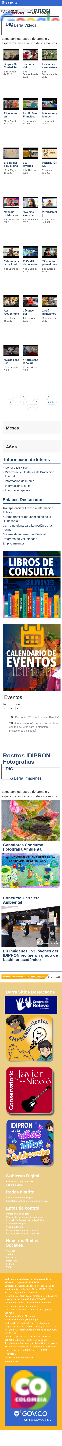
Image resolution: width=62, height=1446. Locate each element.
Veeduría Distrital (15, 1227)
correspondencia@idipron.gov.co (22, 1306)
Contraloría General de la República (25, 1220)
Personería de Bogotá (17, 1213)
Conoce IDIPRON (16, 467)
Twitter (9, 1254)
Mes (18, 704)
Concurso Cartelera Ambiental (21, 900)
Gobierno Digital (14, 1184)
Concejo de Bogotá (16, 1223)
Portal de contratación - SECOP (22, 1233)
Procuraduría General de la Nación (24, 1217)
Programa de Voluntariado (20, 539)
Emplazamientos (14, 543)
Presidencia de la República (20, 1181)
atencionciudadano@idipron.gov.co (23, 1319)
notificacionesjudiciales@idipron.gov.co (36, 1343)
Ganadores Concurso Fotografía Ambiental (23, 847)
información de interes (19, 481)
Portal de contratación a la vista (22, 1230)
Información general (18, 490)
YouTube (10, 1250)
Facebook (11, 1257)
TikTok (9, 1267)
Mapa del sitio (12, 1361)
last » (32, 407)
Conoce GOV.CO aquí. (37, 1419)
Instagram (11, 1260)
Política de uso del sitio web (19, 1357)
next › (51, 402)
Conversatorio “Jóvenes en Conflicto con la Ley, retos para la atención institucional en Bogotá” (33, 727)
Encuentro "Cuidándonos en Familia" (37, 717)
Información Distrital (18, 485)
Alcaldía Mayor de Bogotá (19, 1197)
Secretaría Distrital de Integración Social (27, 1201)
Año (5, 704)
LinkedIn (10, 1264)
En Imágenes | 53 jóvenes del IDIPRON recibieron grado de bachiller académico (30, 955)
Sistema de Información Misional (24, 534)
